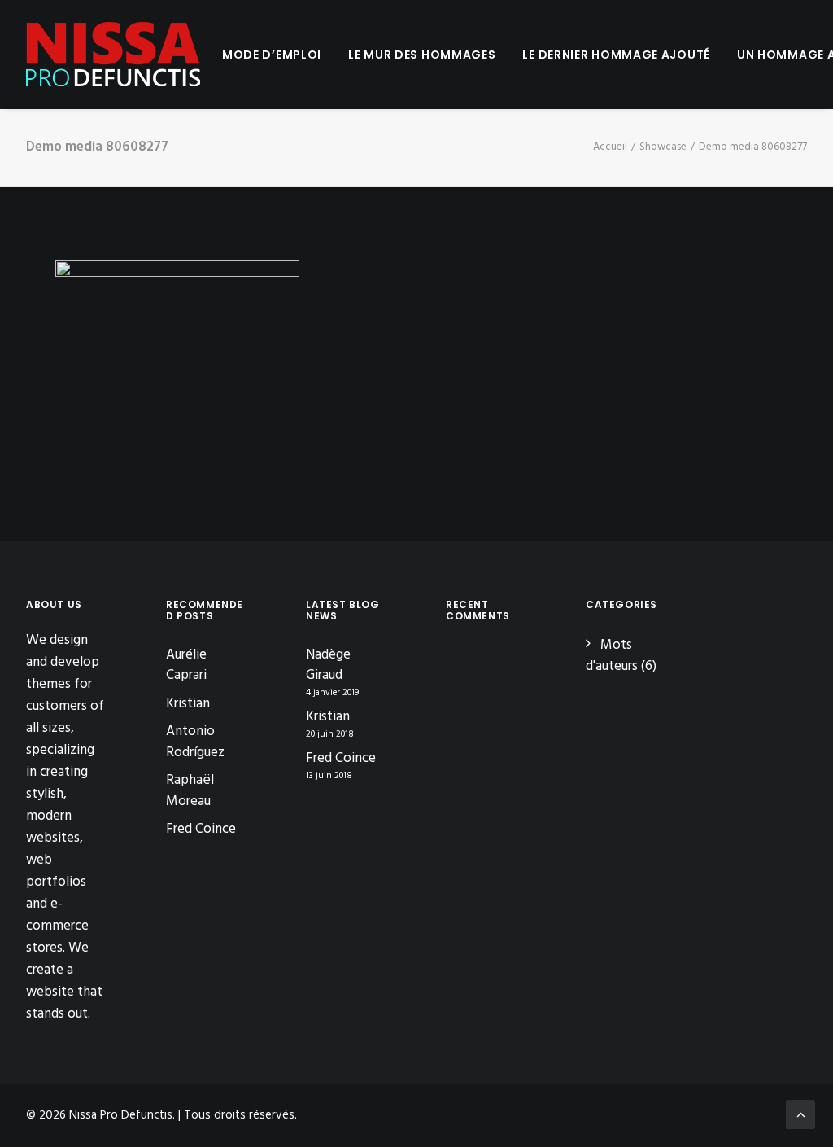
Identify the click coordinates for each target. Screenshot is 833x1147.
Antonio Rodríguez (195, 742)
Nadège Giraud (328, 665)
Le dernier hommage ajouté (616, 54)
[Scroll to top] (800, 1114)
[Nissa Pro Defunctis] (113, 54)
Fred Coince (201, 829)
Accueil (610, 146)
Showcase (663, 146)
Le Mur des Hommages (421, 54)
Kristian (188, 704)
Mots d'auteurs (612, 655)
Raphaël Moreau (190, 790)
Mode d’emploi (271, 54)
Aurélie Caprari (186, 665)
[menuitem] (272, 54)
